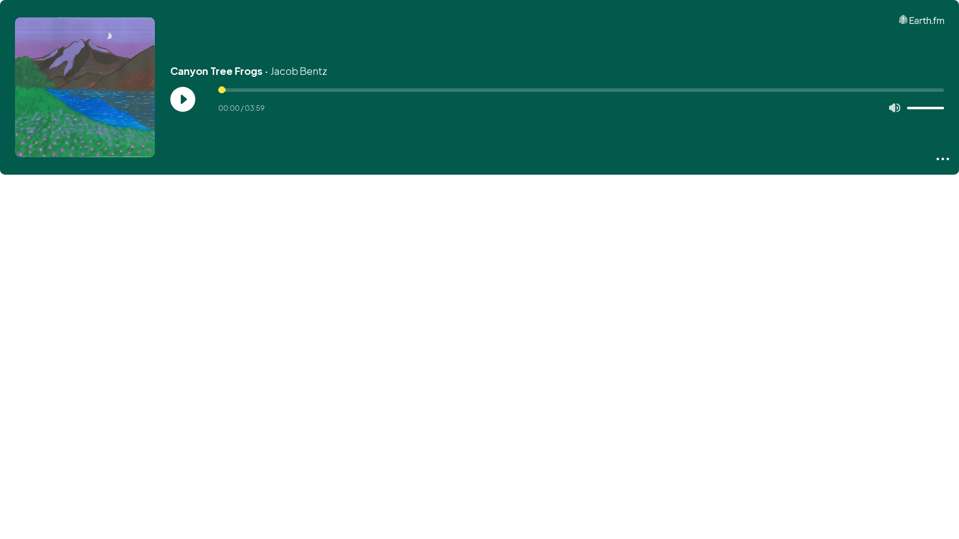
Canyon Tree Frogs (216, 70)
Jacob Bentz (298, 70)
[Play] (182, 99)
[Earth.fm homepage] (921, 19)
